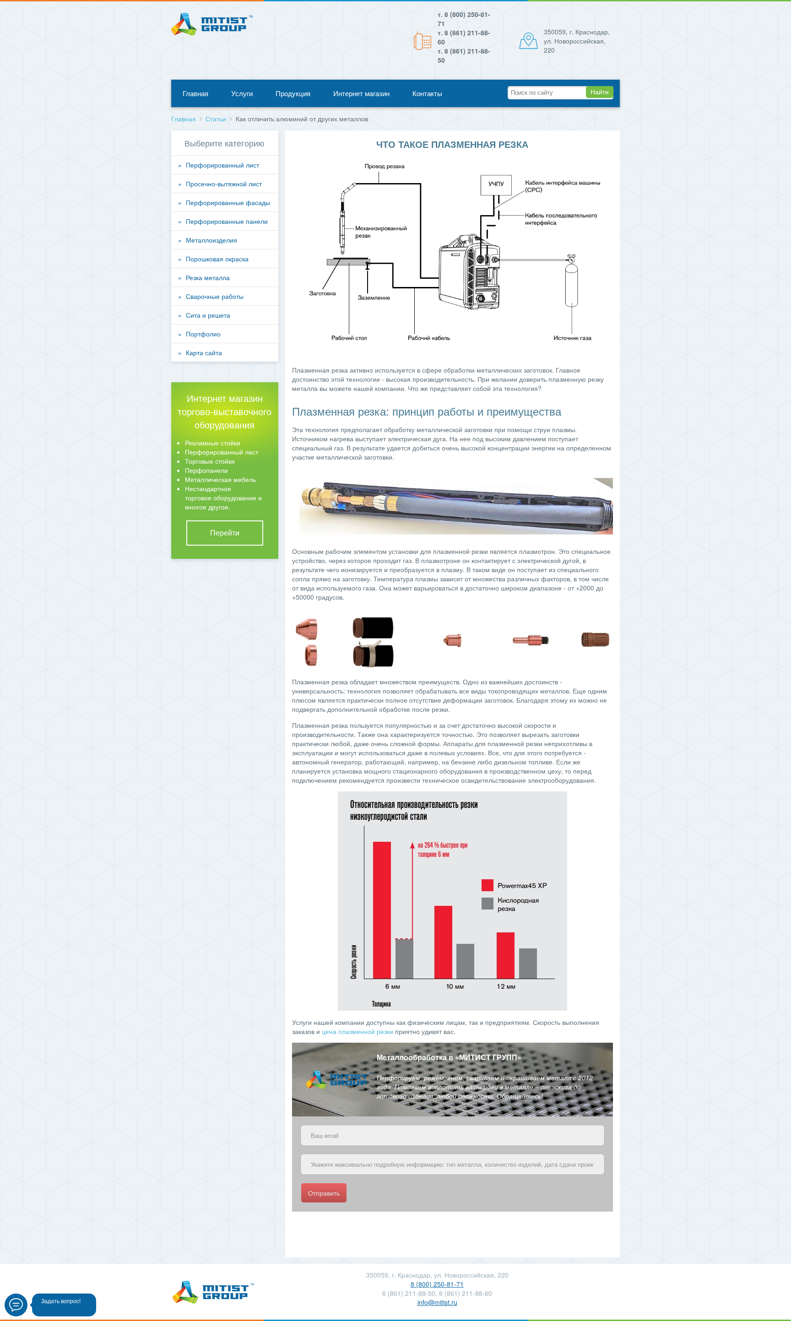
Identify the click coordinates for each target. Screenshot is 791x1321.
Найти (600, 92)
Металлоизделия (211, 239)
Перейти (224, 532)
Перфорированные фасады (228, 202)
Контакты (427, 93)
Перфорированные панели (227, 221)
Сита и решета (208, 314)
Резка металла (208, 277)
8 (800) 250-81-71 (437, 1284)
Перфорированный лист (222, 164)
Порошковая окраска (217, 258)
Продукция (293, 93)
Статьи (216, 118)
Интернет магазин (361, 93)
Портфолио (203, 333)
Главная (195, 93)
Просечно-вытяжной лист (224, 183)
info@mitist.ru (437, 1302)
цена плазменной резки (357, 1031)
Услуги (242, 93)
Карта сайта (204, 352)
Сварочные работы (215, 296)
